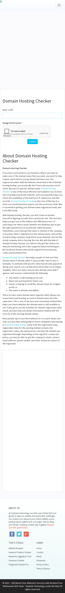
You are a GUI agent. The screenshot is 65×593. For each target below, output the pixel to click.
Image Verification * (12, 123)
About (39, 556)
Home (39, 548)
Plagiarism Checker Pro (19, 564)
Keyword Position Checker (20, 552)
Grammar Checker (16, 560)
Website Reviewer (16, 548)
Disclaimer (40, 560)
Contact (39, 552)
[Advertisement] (32, 53)
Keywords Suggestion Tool (20, 556)
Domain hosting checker (14, 257)
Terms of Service (43, 568)
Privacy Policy (42, 564)
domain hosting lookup (15, 324)
